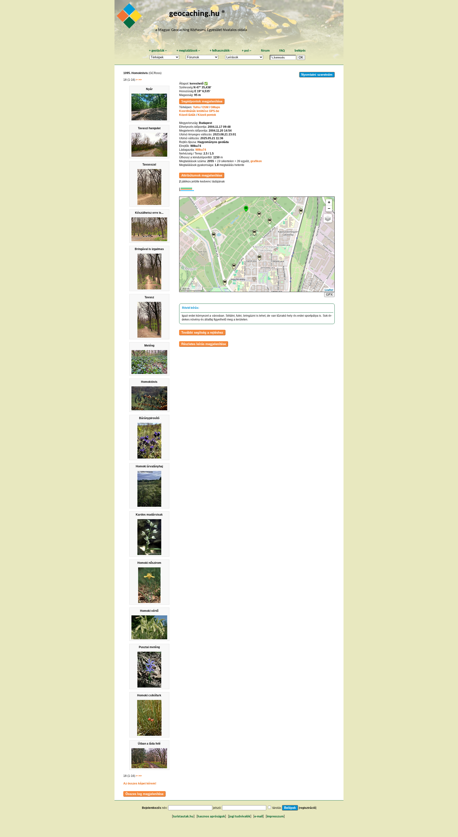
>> (140, 79)
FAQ (282, 50)
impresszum (275, 816)
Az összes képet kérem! (139, 783)
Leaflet (329, 290)
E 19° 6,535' (202, 91)
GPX (329, 294)
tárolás (276, 808)
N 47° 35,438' (202, 87)
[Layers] (327, 218)
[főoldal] (130, 17)
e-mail (258, 816)
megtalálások (188, 50)
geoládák (157, 50)
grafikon (256, 161)
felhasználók (221, 50)
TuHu (196, 107)
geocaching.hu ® (197, 14)
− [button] (329, 208)
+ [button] (329, 202)
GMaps (215, 107)
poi (246, 50)
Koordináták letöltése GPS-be (199, 111)
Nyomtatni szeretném (317, 74)
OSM (205, 107)
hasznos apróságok (211, 816)
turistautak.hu (183, 816)
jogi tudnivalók (239, 816)
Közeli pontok (207, 115)
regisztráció (307, 808)
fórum (265, 50)
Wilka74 (200, 149)
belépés (300, 50)
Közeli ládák (187, 115)
